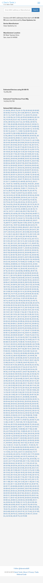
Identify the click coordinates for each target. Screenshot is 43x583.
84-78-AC (28, 280)
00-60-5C (9, 438)
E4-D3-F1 (6, 280)
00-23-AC (11, 232)
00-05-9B (21, 491)
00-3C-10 (19, 504)
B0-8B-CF (6, 342)
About (25, 572)
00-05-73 (21, 326)
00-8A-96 (9, 502)
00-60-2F (9, 207)
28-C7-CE (28, 284)
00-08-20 (6, 491)
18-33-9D (35, 129)
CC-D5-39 (16, 209)
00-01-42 (28, 255)
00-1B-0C (28, 472)
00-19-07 (28, 310)
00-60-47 (28, 124)
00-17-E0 (14, 154)
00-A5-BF (35, 509)
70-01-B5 (19, 422)
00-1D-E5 (21, 149)
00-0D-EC (6, 158)
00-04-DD (21, 404)
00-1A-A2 (28, 239)
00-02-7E (28, 406)
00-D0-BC (35, 408)
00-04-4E (35, 326)
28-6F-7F (21, 179)
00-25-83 (25, 381)
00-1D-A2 (6, 472)
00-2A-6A (31, 369)
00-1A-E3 (6, 475)
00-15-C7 (35, 239)
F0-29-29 (9, 120)
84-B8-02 (30, 117)
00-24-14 (21, 145)
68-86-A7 (6, 282)
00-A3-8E (31, 266)
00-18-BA (33, 390)
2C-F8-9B (23, 516)
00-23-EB (21, 468)
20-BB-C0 (24, 209)
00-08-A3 (6, 326)
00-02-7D (6, 170)
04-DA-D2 (28, 452)
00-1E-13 (26, 234)
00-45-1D (21, 509)
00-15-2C (35, 314)
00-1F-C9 (21, 470)
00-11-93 (6, 319)
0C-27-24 (21, 367)
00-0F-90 (35, 317)
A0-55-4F (23, 117)
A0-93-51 (14, 509)
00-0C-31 (19, 397)
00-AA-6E (35, 424)
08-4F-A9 (34, 271)
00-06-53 (35, 401)
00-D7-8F (14, 413)
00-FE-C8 (6, 273)
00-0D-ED (11, 397)
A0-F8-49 (18, 449)
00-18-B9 (28, 154)
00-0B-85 (33, 397)
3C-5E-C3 (29, 202)
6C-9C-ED (6, 220)
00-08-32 (21, 282)
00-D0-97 (28, 172)
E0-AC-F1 (11, 362)
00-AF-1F (28, 330)
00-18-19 (19, 390)
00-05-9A (28, 491)
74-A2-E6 (9, 204)
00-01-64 (35, 495)
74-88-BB (21, 429)
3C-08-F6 (14, 284)
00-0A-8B (35, 158)
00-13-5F (11, 392)
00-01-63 (21, 255)
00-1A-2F (21, 310)
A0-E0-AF (14, 262)
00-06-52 (35, 250)
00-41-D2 (14, 273)
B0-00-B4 (17, 197)
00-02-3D (16, 443)
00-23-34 (14, 305)
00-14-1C (21, 241)
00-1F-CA (6, 307)
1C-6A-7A (17, 445)
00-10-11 (6, 275)
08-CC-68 (19, 211)
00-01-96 (14, 406)
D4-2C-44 (6, 262)
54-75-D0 (11, 227)
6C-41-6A (28, 367)
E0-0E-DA (35, 330)
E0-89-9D (25, 447)
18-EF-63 (16, 225)
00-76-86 (35, 413)
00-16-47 (6, 314)
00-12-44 (21, 243)
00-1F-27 (21, 307)
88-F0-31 (28, 113)
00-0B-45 (6, 488)
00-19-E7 (6, 312)
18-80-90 (16, 184)
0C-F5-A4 (6, 202)
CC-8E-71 (11, 422)
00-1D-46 (14, 149)
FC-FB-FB (6, 303)
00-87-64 (21, 193)
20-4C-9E (16, 204)
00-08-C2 (35, 323)
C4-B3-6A (21, 514)
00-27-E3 (35, 335)
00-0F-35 (35, 243)
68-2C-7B (26, 504)
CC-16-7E (23, 502)
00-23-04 (35, 305)
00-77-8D (28, 429)
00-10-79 (31, 204)
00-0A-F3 (28, 246)
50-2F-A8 (28, 509)
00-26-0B (28, 303)
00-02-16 (6, 255)
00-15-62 (21, 479)
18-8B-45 (24, 431)
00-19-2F (21, 239)
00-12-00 (21, 482)
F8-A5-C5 (35, 179)
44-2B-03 (28, 216)
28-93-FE (25, 376)
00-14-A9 (6, 317)
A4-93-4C (31, 456)
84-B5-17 (36, 213)
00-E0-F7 (16, 438)
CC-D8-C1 (24, 445)
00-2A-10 (35, 411)
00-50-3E (6, 257)
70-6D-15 (14, 193)
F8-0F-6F (28, 427)
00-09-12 (35, 399)
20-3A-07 (28, 278)
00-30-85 (21, 408)
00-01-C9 (6, 168)
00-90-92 (23, 436)
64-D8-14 (28, 129)
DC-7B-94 (19, 301)
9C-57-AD (14, 216)
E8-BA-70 (14, 296)
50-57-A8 (6, 218)
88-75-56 (11, 360)
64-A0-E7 (19, 372)
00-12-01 (14, 243)
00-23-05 (14, 468)
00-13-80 (11, 394)
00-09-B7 (21, 488)
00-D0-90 (6, 330)
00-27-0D (33, 378)
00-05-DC (20, 401)
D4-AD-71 (6, 429)
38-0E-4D (14, 339)
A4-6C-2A (33, 449)
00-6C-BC (14, 259)
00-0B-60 (6, 399)
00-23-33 (6, 468)
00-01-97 (35, 252)
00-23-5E (28, 468)
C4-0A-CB (21, 220)
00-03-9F (35, 404)
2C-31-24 (21, 415)
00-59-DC (6, 335)
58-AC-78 (14, 110)
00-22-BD (26, 232)
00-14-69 (28, 241)
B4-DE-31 (9, 188)
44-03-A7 (35, 280)
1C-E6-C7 (14, 280)
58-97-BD (14, 129)
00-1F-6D (21, 147)
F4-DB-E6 (6, 264)
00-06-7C (30, 207)
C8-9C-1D (31, 223)
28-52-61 (14, 179)
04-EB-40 (6, 427)
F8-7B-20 (6, 339)
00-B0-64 (14, 172)
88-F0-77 (9, 223)
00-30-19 (21, 172)
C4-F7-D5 (6, 346)
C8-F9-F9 (11, 459)
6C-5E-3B (16, 195)
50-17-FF (31, 454)
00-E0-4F (35, 273)
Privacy (31, 572)
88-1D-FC (21, 287)
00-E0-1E (14, 126)
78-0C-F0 (6, 509)
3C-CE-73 (14, 218)
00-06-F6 (11, 376)
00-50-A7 (35, 328)
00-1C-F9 (35, 149)
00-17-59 (28, 312)
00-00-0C (6, 349)
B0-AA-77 (6, 278)
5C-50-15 (6, 131)
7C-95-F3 (24, 454)
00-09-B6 (14, 248)
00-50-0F (28, 273)
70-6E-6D (6, 337)
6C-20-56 (35, 365)
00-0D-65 (6, 321)
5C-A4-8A (14, 213)
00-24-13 (33, 381)
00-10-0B (6, 291)
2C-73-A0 (28, 511)
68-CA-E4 (33, 504)
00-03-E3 (14, 404)
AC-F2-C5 (21, 126)
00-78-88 (16, 502)
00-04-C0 (14, 326)
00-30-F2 (21, 257)
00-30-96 (6, 411)
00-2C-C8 (6, 507)
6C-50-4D (33, 374)
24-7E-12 (11, 420)
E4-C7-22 (19, 122)
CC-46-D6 (6, 110)
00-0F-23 (28, 484)
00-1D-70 (18, 388)
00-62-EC (28, 411)
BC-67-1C (21, 115)
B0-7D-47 (28, 349)
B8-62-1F (11, 136)
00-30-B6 (28, 328)
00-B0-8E (6, 406)
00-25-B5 (21, 303)
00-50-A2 (14, 289)
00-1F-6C (33, 385)
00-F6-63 (14, 177)
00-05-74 (6, 165)
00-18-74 (35, 312)
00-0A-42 (28, 321)
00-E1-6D (33, 360)
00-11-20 (14, 484)
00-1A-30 (21, 475)
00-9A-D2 (9, 417)
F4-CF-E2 (14, 113)
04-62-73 (6, 216)
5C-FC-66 (14, 202)
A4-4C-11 (14, 131)
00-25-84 (14, 145)
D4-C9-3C (28, 264)
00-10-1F (31, 431)
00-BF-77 (18, 420)
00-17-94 (20, 312)
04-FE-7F (18, 376)
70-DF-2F (9, 184)
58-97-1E (9, 209)
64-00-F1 (9, 298)
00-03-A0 (35, 165)
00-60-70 (16, 207)
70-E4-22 (16, 353)
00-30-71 (35, 172)
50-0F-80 (9, 186)
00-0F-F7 (6, 486)
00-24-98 (6, 305)
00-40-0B (14, 124)
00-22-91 (19, 232)
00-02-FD (28, 495)
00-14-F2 (28, 479)
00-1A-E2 (19, 236)
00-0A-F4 (14, 488)
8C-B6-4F (31, 298)
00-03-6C (28, 168)
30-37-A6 (6, 140)
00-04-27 (21, 165)
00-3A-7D (6, 177)
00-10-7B (21, 110)
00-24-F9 (36, 303)
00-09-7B (21, 161)
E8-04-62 (11, 463)
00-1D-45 (28, 307)
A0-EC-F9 (28, 115)
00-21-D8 (19, 234)
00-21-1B (26, 383)
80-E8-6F (28, 275)
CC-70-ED (21, 264)
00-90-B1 (9, 443)
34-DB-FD (6, 213)
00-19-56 (28, 475)
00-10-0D (14, 291)
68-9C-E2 (21, 365)
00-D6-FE (14, 427)
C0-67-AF (28, 287)
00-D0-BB (28, 500)
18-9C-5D (6, 289)
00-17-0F (14, 312)
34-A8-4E (35, 278)
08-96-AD (16, 266)
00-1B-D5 (6, 152)
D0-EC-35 (6, 514)
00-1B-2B (14, 152)
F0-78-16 (36, 346)
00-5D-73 (33, 420)
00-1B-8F (36, 472)
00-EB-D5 (14, 333)
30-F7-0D (21, 349)
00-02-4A (21, 168)
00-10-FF (28, 126)
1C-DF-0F (24, 298)
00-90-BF (36, 110)
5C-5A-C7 (11, 271)
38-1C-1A (6, 115)
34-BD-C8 (35, 126)
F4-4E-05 (33, 200)
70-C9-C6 (31, 188)
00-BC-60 (36, 507)
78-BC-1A (16, 268)
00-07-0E (20, 493)
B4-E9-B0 (14, 282)
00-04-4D (14, 495)
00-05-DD (14, 252)
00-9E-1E (6, 333)
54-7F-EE (32, 376)
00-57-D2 (16, 431)
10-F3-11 (11, 211)
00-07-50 (21, 163)
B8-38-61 (24, 356)
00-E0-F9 (9, 440)
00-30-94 (21, 498)
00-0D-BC (14, 246)
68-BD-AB (23, 225)
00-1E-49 (26, 385)
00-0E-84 (14, 158)
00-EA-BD (6, 511)
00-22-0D (11, 385)
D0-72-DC (21, 284)
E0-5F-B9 (19, 461)
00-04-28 (28, 404)
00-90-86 (31, 353)
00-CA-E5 (6, 259)
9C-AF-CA (33, 463)
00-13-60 (18, 392)
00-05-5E (13, 493)
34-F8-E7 (35, 427)
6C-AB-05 (28, 193)
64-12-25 (31, 197)
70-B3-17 (24, 188)
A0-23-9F (9, 268)
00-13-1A (28, 317)
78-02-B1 (31, 184)
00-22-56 (21, 305)
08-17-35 (26, 461)
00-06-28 (14, 250)
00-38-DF (14, 335)
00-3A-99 (6, 142)
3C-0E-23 (9, 356)
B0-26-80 (11, 504)
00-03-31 (6, 495)
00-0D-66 (14, 321)
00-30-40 (6, 172)
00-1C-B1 (33, 234)
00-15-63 (21, 314)
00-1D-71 (11, 236)
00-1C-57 (6, 239)
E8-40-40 (33, 136)
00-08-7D (14, 163)
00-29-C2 (14, 344)
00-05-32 (28, 250)
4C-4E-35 (31, 209)
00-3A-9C (26, 301)
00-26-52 (18, 381)
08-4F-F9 (16, 516)
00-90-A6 (31, 195)
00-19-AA (14, 475)
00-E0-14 (6, 126)
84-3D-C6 (6, 413)
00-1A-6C (6, 310)
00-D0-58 (35, 255)
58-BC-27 (19, 138)
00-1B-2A (26, 388)
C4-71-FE (11, 461)
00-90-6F (24, 195)
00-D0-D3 (14, 257)
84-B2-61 (9, 353)
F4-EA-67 (21, 216)
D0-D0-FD (11, 138)
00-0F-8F (21, 484)
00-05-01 (35, 163)
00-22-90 (35, 465)
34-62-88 (14, 287)
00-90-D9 (16, 436)
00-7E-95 (14, 424)
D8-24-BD (16, 133)
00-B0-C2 (14, 500)
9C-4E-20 (18, 463)
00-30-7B (14, 255)
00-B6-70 (26, 191)
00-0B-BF (21, 158)
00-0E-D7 (28, 156)
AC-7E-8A (23, 433)
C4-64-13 (21, 218)
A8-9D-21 (33, 447)
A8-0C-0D (16, 356)
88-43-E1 (26, 227)
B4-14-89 (23, 223)
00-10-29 (31, 436)
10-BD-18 (21, 131)
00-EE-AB (21, 344)
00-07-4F (14, 401)
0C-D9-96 (28, 291)
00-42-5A (28, 413)
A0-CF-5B (6, 296)
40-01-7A (14, 337)
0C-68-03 (9, 369)
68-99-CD (26, 200)
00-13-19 (21, 317)
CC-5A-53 (21, 337)
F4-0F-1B (14, 115)
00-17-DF (26, 390)
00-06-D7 (35, 491)
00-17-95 (6, 477)
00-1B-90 (26, 236)
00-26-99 (18, 229)
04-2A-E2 (21, 411)
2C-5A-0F (24, 266)
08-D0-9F (24, 133)
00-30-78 (6, 408)
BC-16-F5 (19, 200)
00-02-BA (35, 168)
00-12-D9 (21, 156)
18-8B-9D (14, 351)
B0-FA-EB (28, 282)
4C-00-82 (9, 454)
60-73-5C (18, 360)
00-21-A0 (11, 234)
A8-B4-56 (16, 188)
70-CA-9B (28, 218)
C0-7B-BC (26, 122)
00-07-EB (35, 161)
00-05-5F (6, 493)
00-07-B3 (28, 488)
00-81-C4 (28, 259)
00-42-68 (35, 175)
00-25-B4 (21, 142)
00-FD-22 (14, 514)
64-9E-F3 (9, 133)
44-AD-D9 (14, 367)
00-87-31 (28, 333)
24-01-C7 (21, 452)
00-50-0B (19, 358)
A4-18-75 (24, 456)
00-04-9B (28, 252)
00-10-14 (21, 291)
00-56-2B (21, 177)
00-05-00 (28, 401)
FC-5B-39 (19, 362)
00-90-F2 (33, 122)
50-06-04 (35, 282)
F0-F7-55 (19, 459)
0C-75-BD (14, 330)
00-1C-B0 (35, 470)
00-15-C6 (6, 479)
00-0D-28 (21, 246)
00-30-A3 (35, 170)
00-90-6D (28, 110)
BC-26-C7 (6, 193)
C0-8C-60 (31, 120)
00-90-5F (28, 289)
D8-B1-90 (35, 349)
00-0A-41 (13, 161)
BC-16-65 (6, 367)
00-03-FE (14, 328)
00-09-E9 (36, 246)
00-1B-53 (21, 472)
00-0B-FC (21, 486)
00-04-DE (14, 165)
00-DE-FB (28, 131)
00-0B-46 (21, 321)
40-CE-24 (24, 417)
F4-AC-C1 (28, 140)
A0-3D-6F (35, 177)
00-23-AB (19, 383)
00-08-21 (14, 323)
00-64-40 (14, 142)
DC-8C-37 (28, 514)
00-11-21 (28, 243)
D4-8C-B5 (35, 291)
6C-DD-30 (21, 339)
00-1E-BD (14, 470)
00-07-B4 (6, 250)
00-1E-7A (35, 147)
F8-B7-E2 (26, 420)
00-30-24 (21, 170)
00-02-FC (6, 328)
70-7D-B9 (21, 262)
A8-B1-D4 (26, 138)
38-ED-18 (21, 351)
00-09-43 (28, 248)
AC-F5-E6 (9, 431)
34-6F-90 (26, 362)
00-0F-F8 (35, 484)
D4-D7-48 (26, 372)
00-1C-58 (14, 472)
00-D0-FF (28, 170)
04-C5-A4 (16, 298)
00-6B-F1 (21, 335)
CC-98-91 (14, 507)
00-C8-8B (35, 257)
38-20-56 (31, 433)
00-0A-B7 (6, 248)
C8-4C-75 (34, 138)
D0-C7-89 (26, 211)
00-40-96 (14, 349)
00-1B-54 (33, 236)
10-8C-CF (33, 461)
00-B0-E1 (35, 333)
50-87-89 (35, 113)
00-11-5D (28, 482)
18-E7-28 (23, 443)
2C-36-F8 (21, 294)
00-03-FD (21, 328)
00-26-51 (11, 381)
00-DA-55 (14, 411)
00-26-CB (14, 303)
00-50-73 (26, 358)
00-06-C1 (35, 124)
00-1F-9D (6, 147)
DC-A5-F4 (16, 454)
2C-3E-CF (30, 443)
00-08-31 (33, 372)
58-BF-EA (6, 294)
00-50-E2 (24, 440)
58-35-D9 (18, 374)
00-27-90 (24, 186)
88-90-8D (26, 449)
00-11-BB (6, 482)
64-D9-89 (21, 296)
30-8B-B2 (26, 271)
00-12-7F (35, 479)
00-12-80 (35, 241)
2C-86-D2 (14, 415)
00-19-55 (14, 239)
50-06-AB (16, 440)
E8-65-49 (28, 213)
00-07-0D (6, 252)
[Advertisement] (21, 62)
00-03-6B (6, 404)
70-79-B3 (28, 339)
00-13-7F (19, 394)
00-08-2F (11, 374)
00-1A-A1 (11, 390)
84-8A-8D (21, 424)
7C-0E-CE (32, 445)
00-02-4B (35, 406)
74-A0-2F (6, 365)
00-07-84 (28, 163)
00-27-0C (33, 227)
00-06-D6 (35, 321)
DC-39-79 (33, 191)
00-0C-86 (35, 319)
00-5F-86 (21, 259)
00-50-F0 (21, 289)
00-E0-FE (31, 438)
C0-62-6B (25, 374)
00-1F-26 (14, 147)
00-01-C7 (14, 168)
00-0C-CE (6, 246)
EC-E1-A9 (16, 120)
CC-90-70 (14, 346)
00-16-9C (6, 241)
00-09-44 (6, 401)
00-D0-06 (35, 498)
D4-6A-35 (9, 266)
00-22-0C (18, 385)
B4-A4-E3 (31, 225)
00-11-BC (14, 482)
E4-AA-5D (35, 275)
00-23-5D (33, 232)
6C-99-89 (31, 356)
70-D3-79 (28, 335)
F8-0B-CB (28, 415)
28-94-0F (28, 294)
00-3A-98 (6, 465)
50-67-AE (11, 200)
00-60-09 (21, 124)
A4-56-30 (35, 216)
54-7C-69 (13, 365)
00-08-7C (21, 323)
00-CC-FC (21, 175)
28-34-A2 (24, 197)
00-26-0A (21, 465)
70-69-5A (31, 186)
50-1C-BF (21, 113)
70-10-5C (6, 284)
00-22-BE (11, 383)
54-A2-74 (6, 129)
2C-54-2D (24, 369)
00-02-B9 (21, 406)
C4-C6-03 (9, 195)
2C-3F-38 (36, 218)
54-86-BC (28, 344)
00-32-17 (35, 342)
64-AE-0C (31, 133)
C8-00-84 (11, 449)
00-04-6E (28, 326)
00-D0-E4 (28, 498)
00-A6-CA (21, 413)
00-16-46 (35, 154)
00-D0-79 (6, 175)
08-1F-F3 (21, 140)
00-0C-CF (35, 486)
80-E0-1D (21, 275)
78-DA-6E (9, 456)
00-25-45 (11, 229)
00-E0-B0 (23, 438)
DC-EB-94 (9, 433)
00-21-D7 (35, 468)
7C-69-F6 (23, 120)
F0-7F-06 (11, 447)
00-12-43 (6, 484)
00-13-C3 (25, 392)
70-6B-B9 (31, 417)
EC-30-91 (26, 378)
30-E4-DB (33, 459)
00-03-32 (21, 252)
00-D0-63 (21, 500)
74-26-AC (9, 197)
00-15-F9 (6, 156)
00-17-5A (21, 477)
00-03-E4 (28, 165)
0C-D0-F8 (14, 342)
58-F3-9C (6, 287)
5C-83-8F (16, 433)
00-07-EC (28, 323)
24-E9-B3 (16, 456)
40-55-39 (18, 136)
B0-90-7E (28, 424)
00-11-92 (35, 482)
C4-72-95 (16, 117)
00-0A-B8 (14, 399)
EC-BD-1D (28, 351)
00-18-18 (6, 154)
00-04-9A (35, 493)
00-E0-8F (21, 278)
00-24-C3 (35, 142)
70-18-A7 (6, 344)
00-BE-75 (35, 337)
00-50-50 (31, 440)
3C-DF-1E (11, 378)
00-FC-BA (33, 422)
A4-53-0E (9, 516)
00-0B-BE (26, 397)
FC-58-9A (28, 346)
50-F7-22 (28, 337)
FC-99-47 (26, 360)
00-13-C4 (33, 392)
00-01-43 (14, 498)
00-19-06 (21, 154)
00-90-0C (23, 204)
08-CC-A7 (28, 179)
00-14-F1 (14, 317)
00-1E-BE (6, 470)
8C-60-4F (35, 294)
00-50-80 (6, 113)
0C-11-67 (21, 330)
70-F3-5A (16, 417)
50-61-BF (19, 191)
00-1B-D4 (33, 388)
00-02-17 (6, 498)
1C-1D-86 (6, 452)
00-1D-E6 (14, 307)
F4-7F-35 (14, 294)
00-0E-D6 (21, 319)
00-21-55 (33, 383)
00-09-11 (21, 248)
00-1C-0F (21, 152)
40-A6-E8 (28, 365)
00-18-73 (35, 475)
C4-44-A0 (23, 184)
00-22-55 (28, 305)
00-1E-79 (6, 149)
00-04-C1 (28, 493)
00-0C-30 (28, 158)
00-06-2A (14, 491)
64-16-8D (35, 140)
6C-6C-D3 (31, 268)
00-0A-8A (21, 399)
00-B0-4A (6, 500)
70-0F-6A (6, 424)
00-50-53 (21, 273)
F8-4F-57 (33, 211)
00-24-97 (6, 145)
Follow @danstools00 (21, 568)
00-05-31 (21, 250)
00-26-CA (28, 142)
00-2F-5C (21, 511)
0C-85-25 (14, 220)
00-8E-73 (28, 175)
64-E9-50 (35, 287)
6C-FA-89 (36, 284)
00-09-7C (28, 161)
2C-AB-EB (21, 181)
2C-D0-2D (6, 179)
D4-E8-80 (14, 429)
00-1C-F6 (28, 470)
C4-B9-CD (14, 181)
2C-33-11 (6, 181)
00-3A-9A (14, 465)
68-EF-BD (14, 140)
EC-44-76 (34, 301)
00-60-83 (23, 207)
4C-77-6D (36, 262)
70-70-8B (28, 507)
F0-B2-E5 (6, 351)
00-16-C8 (14, 477)
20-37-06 (26, 459)
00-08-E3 (35, 488)
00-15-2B (28, 314)
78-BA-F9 (14, 278)
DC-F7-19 (35, 339)
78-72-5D (26, 422)
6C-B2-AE (16, 186)
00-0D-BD (14, 486)
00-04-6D (21, 495)
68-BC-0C (29, 220)
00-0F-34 (33, 394)
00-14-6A (14, 479)
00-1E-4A (28, 147)
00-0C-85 (28, 486)
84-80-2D (18, 447)
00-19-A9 (35, 310)
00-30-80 (14, 170)
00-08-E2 (35, 248)
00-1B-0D (14, 310)
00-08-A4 (6, 163)
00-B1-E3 (14, 511)
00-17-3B (6, 124)
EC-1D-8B (28, 262)
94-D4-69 (36, 259)
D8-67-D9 (16, 369)
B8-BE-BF (25, 136)
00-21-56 (28, 145)
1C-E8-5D (9, 117)
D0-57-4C (9, 225)
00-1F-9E (11, 388)
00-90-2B (35, 289)
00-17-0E (28, 477)
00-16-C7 (14, 241)
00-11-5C (6, 243)
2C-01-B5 (36, 511)
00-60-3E (33, 358)
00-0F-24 (14, 319)
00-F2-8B (28, 257)
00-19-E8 (28, 152)
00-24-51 (33, 229)
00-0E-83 (25, 394)
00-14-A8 (14, 156)
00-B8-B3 (14, 264)
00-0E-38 (28, 319)
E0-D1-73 (33, 362)
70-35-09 (28, 342)
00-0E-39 (35, 156)
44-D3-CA (28, 296)
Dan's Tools (9, 2)
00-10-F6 (14, 275)
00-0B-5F (6, 161)
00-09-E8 (28, 399)
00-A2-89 (31, 502)
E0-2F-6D (21, 280)
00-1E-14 (28, 149)
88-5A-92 (11, 122)
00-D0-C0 (14, 408)
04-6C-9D (21, 129)
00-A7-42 (21, 333)
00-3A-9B (18, 378)
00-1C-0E (35, 307)
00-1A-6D (35, 152)
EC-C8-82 (18, 227)
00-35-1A (14, 175)
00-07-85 (6, 323)
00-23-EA (25, 229)
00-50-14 (9, 436)
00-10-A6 (21, 213)
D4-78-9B (36, 344)
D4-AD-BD (19, 271)
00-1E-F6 (35, 145)
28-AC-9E (24, 268)
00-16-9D (35, 477)
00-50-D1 (11, 358)
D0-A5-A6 (21, 202)
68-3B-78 (21, 346)
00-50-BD (23, 353)
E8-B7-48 (16, 223)
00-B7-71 (21, 427)
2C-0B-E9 (6, 415)
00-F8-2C (29, 181)
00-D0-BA (28, 408)
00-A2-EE (28, 177)
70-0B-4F (21, 342)
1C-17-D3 (26, 463)
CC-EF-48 (11, 372)
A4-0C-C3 (11, 301)
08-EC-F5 (11, 191)
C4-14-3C (14, 452)
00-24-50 (28, 465)
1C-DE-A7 (9, 445)
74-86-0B (21, 507)
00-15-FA (14, 314)
